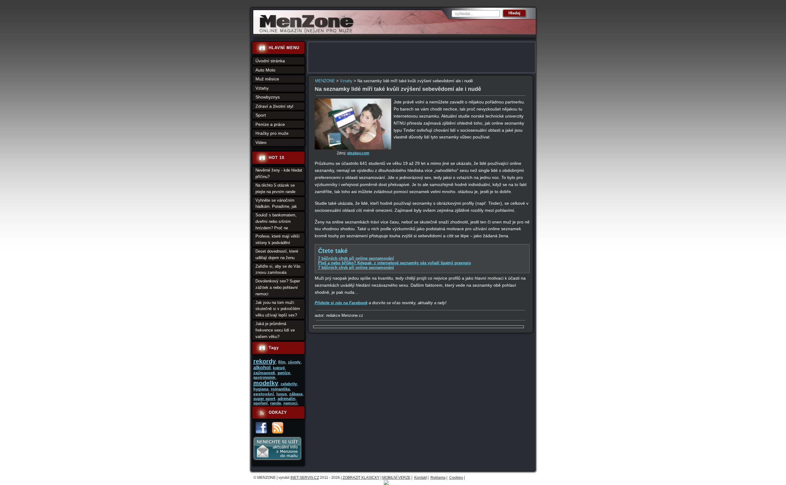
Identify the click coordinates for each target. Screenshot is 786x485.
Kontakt (420, 477)
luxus (281, 394)
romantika (280, 389)
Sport (260, 115)
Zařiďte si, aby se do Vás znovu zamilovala (278, 269)
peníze (284, 373)
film (282, 362)
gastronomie (264, 377)
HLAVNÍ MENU (284, 47)
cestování (263, 393)
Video (261, 142)
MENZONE (325, 81)
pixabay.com (358, 153)
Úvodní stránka (270, 60)
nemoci (290, 403)
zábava (295, 394)
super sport (264, 398)
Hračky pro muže (272, 133)
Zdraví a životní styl (274, 106)
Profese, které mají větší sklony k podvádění (277, 239)
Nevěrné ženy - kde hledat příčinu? (278, 173)
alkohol (261, 367)
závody (294, 362)
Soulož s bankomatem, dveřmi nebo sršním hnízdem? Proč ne (276, 221)
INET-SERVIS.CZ (304, 477)
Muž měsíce (267, 78)
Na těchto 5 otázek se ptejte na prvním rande (275, 188)
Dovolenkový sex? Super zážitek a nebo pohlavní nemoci (277, 287)
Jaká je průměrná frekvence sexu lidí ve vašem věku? (275, 330)
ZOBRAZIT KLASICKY (361, 477)
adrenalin (286, 398)
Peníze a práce (270, 124)
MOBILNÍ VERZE (396, 477)
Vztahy (346, 81)
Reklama (438, 477)
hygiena (260, 389)
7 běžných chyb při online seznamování (356, 258)
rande (275, 403)
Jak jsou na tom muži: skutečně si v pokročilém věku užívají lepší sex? (277, 309)
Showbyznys (267, 97)
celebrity (289, 384)
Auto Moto (265, 70)
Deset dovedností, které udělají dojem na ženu (276, 254)
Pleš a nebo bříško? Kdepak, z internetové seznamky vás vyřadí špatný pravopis (394, 263)
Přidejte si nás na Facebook (341, 303)
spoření (260, 403)
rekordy (264, 361)
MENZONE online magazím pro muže (304, 32)
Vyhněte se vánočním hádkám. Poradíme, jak (276, 203)
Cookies (456, 477)
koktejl (279, 368)
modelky (265, 383)
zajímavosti (264, 373)
